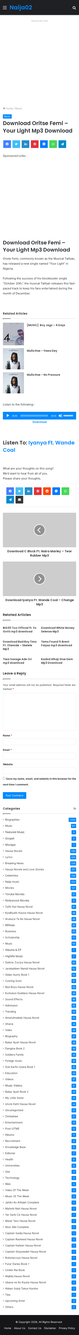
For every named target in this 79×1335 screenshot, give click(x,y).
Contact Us (34, 1328)
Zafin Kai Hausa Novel (19, 906)
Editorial (10, 1153)
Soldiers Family (14, 1054)
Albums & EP (13, 949)
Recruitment (12, 1140)
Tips (7, 1294)
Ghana (9, 1023)
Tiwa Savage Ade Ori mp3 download (17, 661)
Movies (9, 887)
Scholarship (12, 937)
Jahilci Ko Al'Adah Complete (22, 1202)
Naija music (12, 881)
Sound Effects (14, 999)
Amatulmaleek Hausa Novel (22, 1017)
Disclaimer (50, 1328)
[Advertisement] (39, 63)
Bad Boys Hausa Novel (19, 987)
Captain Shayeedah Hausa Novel (25, 1251)
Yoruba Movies (14, 894)
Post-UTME (12, 1128)
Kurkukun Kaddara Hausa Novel (24, 993)
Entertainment (14, 1122)
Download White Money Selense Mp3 (57, 629)
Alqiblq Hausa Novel (17, 1276)
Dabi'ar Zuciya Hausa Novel (22, 962)
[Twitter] (19, 491)
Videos (9, 1079)
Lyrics (8, 857)
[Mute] (60, 416)
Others (9, 1306)
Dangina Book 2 (15, 1048)
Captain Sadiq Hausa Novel (22, 1233)
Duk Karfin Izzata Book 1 (20, 1066)
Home (9, 108)
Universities (12, 1165)
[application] (39, 416)
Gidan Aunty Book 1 (17, 974)
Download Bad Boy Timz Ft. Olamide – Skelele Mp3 (20, 645)
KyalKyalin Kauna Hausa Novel (24, 912)
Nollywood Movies (17, 900)
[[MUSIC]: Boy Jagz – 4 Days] (13, 334)
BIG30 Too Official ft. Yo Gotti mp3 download (19, 629)
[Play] (8, 416)
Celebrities (11, 875)
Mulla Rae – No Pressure (43, 375)
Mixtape (10, 844)
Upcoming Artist (15, 1300)
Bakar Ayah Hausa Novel (20, 1042)
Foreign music (13, 1060)
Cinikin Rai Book (15, 1270)
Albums (9, 1134)
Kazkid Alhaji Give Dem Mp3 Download (57, 661)
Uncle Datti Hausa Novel (20, 1104)
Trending (10, 1011)
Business (10, 931)
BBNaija (10, 925)
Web (8, 1183)
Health (9, 1159)
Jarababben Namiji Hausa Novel (24, 968)
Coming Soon (13, 980)
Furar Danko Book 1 (17, 1263)
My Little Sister (14, 1097)
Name (7, 735)
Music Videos (13, 1085)
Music (18, 108)
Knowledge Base (15, 1147)
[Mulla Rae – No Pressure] (13, 382)
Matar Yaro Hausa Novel (20, 1220)
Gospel (9, 838)
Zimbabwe (11, 1116)
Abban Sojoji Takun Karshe (21, 1288)
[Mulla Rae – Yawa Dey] (13, 358)
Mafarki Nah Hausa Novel (21, 1208)
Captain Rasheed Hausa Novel (24, 1239)
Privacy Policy (67, 1328)
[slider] (68, 415)
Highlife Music (14, 956)
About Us (19, 1328)
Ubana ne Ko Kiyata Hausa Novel (25, 1282)
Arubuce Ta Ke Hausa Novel (22, 918)
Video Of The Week (17, 1190)
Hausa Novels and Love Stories (24, 869)
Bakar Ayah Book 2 (16, 1091)
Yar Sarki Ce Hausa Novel (21, 1214)
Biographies (12, 819)
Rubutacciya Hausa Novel (21, 1257)
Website (8, 764)
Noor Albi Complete (17, 1227)
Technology (12, 1177)
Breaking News (14, 863)
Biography (11, 1036)
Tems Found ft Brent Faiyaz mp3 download (56, 643)
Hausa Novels (13, 850)
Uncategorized (14, 1110)
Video (8, 1030)
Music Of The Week (17, 1196)
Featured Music (15, 832)
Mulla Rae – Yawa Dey (42, 351)
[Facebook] (10, 491)
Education (11, 1073)
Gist (7, 1171)
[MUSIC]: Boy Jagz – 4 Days (46, 325)
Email (7, 749)
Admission (11, 1005)
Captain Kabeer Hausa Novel (23, 1245)
